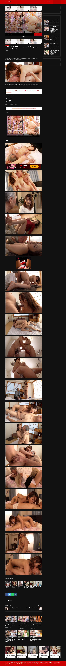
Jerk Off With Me (20, 587)
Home (6, 4)
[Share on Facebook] (6, 594)
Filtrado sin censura (36, 1)
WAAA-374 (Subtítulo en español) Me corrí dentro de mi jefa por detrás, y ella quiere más (11, 624)
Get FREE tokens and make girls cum (14, 587)
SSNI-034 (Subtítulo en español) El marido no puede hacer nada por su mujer (31, 608)
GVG (10, 100)
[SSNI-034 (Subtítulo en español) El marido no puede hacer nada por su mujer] (40, 608)
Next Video (40, 605)
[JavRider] (8, 2)
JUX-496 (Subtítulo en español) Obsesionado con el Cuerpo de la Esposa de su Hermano (15, 608)
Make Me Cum (38, 586)
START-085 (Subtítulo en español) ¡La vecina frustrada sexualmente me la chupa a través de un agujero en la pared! (10, 639)
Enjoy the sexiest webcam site (8, 587)
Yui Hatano (10, 98)
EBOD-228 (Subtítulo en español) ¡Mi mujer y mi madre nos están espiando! (23, 638)
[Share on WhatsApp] (12, 594)
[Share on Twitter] (9, 594)
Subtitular (29, 1)
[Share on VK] (15, 594)
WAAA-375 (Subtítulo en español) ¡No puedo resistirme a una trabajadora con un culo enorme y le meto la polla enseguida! (23, 625)
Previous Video (8, 605)
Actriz (43, 1)
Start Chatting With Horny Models (26, 587)
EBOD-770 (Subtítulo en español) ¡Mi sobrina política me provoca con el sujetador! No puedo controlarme (35, 639)
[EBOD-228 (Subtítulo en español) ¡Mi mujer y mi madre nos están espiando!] (23, 633)
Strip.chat (37, 587)
